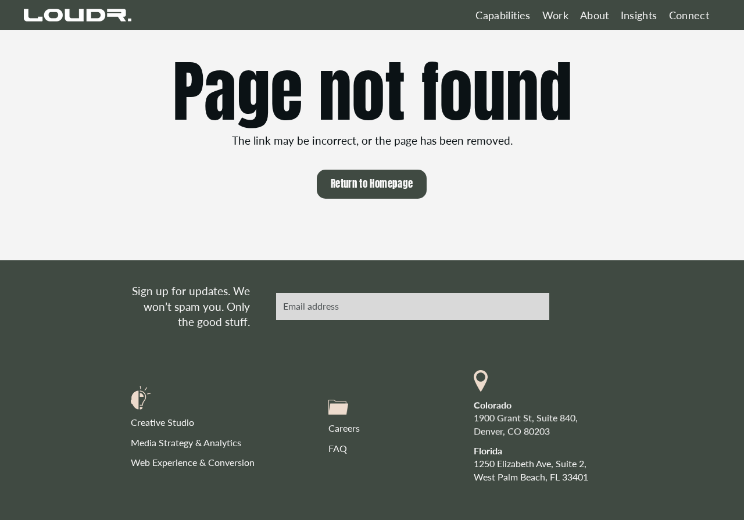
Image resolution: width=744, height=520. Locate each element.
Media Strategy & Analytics (186, 442)
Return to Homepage (372, 183)
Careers (344, 427)
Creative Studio (162, 422)
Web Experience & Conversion (193, 462)
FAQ (337, 448)
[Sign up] (532, 306)
